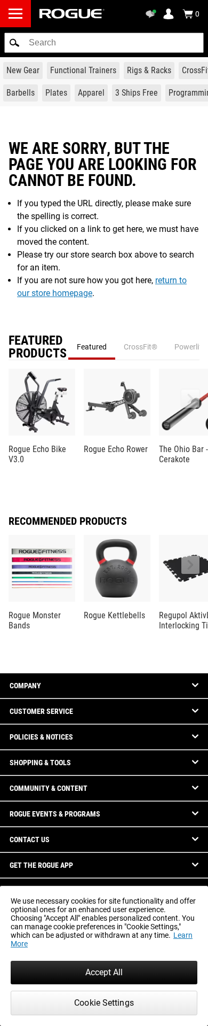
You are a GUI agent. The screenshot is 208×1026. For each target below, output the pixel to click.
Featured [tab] (92, 347)
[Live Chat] (152, 14)
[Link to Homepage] (72, 13)
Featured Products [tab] (38, 347)
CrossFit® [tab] (140, 347)
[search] (104, 43)
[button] (14, 43)
